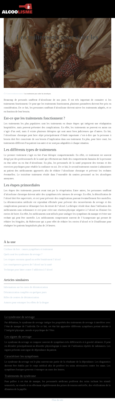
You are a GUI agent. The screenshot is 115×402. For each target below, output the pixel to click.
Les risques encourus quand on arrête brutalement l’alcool (32, 259)
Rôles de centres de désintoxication (21, 297)
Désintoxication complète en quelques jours (25, 292)
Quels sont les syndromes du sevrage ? (23, 254)
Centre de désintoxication (15, 93)
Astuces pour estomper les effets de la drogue (26, 302)
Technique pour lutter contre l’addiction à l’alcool (28, 269)
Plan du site (57, 400)
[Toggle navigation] (111, 9)
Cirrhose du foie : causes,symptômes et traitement (28, 249)
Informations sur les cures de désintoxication (26, 287)
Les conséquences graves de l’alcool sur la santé (28, 264)
